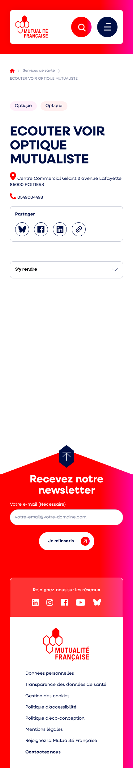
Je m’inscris (61, 541)
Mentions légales (44, 729)
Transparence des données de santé (65, 684)
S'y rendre (26, 269)
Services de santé (39, 71)
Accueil (12, 71)
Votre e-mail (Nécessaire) (38, 504)
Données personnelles (49, 673)
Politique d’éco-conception (54, 718)
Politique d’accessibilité (50, 707)
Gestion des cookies (47, 696)
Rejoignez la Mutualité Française (61, 741)
